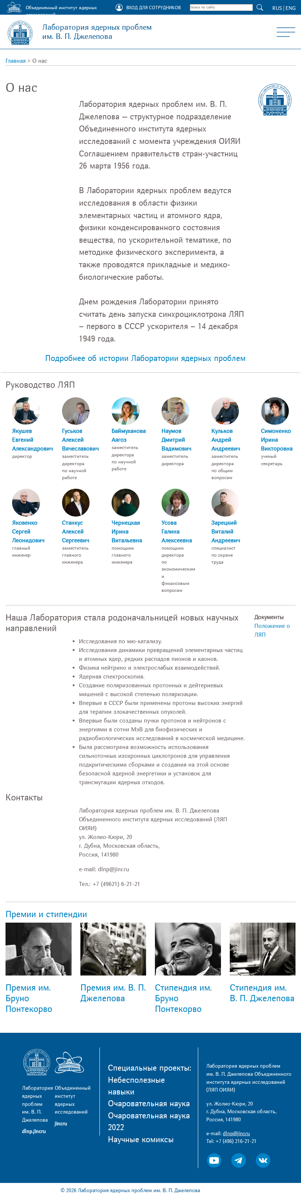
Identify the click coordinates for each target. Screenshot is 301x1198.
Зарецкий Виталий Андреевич (225, 531)
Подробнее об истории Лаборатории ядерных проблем (145, 358)
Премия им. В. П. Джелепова (113, 993)
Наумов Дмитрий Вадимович (176, 439)
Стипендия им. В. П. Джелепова (262, 993)
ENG (290, 8)
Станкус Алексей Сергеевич (75, 531)
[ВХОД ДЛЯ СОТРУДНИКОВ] (119, 8)
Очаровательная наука (149, 1103)
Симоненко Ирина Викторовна (277, 439)
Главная (16, 61)
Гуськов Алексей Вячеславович (80, 439)
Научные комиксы (141, 1139)
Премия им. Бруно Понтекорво (29, 998)
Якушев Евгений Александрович (32, 439)
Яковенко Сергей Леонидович (28, 531)
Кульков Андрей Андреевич (225, 439)
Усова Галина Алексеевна (177, 531)
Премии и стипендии (46, 914)
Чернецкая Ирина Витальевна (127, 531)
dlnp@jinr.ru (236, 1133)
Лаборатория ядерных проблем (97, 32)
